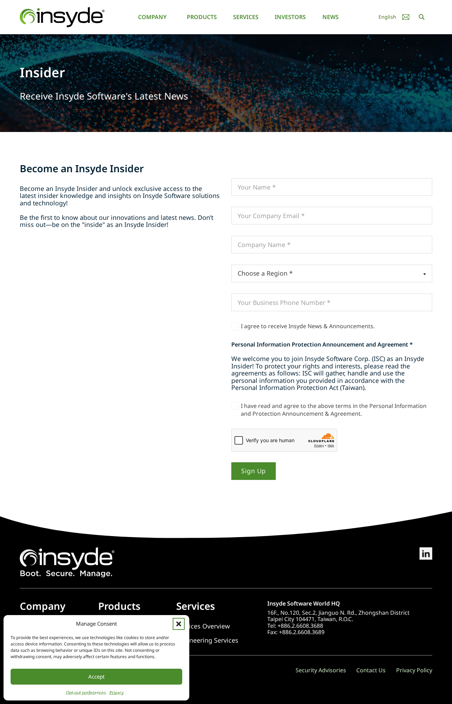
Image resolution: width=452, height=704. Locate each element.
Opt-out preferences (86, 693)
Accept (96, 676)
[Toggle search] (421, 17)
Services (245, 17)
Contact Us (371, 670)
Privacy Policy (414, 670)
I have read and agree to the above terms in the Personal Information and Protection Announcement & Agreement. (334, 409)
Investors (290, 17)
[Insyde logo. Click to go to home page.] (62, 16)
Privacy (116, 693)
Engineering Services (207, 640)
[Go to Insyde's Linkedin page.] (426, 562)
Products (202, 17)
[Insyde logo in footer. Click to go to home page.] (67, 561)
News (330, 17)
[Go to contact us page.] (405, 17)
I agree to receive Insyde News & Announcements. (308, 326)
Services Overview (203, 626)
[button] (178, 623)
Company (152, 17)
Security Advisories (321, 670)
